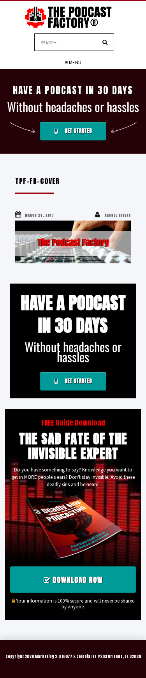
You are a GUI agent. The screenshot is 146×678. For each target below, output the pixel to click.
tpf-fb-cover (37, 181)
